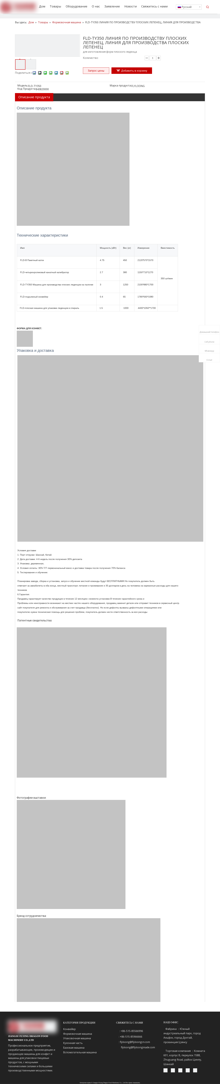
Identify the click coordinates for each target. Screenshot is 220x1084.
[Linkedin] (181, 1070)
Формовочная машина (77, 1034)
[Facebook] (189, 1070)
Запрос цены (96, 70)
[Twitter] (174, 1070)
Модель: (22, 85)
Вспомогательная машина (80, 1052)
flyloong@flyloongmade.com (138, 1047)
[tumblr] (166, 1070)
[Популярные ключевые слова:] (207, 7)
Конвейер (69, 1029)
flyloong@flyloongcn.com (135, 1042)
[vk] (195, 1070)
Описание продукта (34, 97)
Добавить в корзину (134, 70)
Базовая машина (73, 1047)
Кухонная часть (73, 1043)
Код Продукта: (26, 89)
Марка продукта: (120, 85)
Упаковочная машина (77, 1038)
